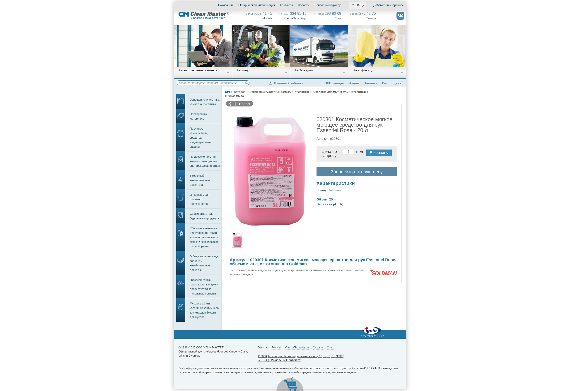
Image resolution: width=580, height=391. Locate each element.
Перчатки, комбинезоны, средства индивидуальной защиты (200, 137)
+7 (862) (327, 13)
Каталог (239, 92)
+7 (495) (258, 13)
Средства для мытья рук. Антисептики (339, 92)
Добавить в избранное (388, 5)
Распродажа (391, 83)
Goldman (334, 190)
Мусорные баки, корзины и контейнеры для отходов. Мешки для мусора (204, 310)
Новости (303, 5)
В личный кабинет (288, 83)
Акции (354, 83)
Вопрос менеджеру (327, 5)
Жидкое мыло (234, 96)
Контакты (286, 5)
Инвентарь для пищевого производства (199, 199)
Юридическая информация (256, 5)
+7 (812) (293, 13)
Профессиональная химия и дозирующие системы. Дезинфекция (205, 161)
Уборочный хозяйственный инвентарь (200, 180)
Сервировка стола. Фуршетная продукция (204, 216)
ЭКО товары (335, 83)
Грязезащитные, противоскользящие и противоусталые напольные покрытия (204, 286)
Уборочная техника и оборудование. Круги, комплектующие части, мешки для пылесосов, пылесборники (204, 237)
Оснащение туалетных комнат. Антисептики (205, 102)
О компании (225, 5)
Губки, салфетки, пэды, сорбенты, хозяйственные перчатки (204, 263)
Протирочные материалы (199, 116)
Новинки (370, 83)
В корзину (379, 152)
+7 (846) (362, 13)
